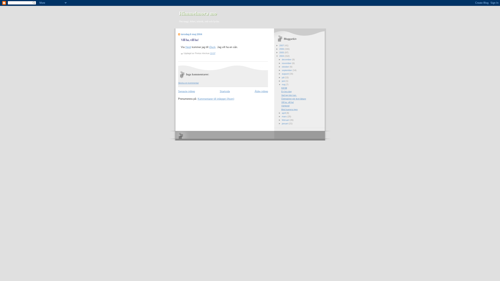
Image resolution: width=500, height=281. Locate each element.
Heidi (188, 47)
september (287, 70)
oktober (286, 67)
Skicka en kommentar (188, 83)
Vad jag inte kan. (289, 95)
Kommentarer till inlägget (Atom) (216, 98)
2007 (282, 45)
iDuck (212, 47)
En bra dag (286, 91)
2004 (282, 56)
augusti (285, 74)
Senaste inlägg (186, 91)
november (287, 63)
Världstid (285, 106)
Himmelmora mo (198, 13)
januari (285, 123)
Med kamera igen (289, 109)
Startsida (225, 91)
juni (284, 81)
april (284, 113)
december (287, 59)
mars (284, 116)
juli (283, 77)
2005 (282, 52)
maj (284, 84)
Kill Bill (284, 88)
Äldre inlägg (261, 91)
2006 (282, 49)
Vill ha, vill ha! (190, 40)
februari (286, 120)
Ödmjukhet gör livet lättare (293, 99)
